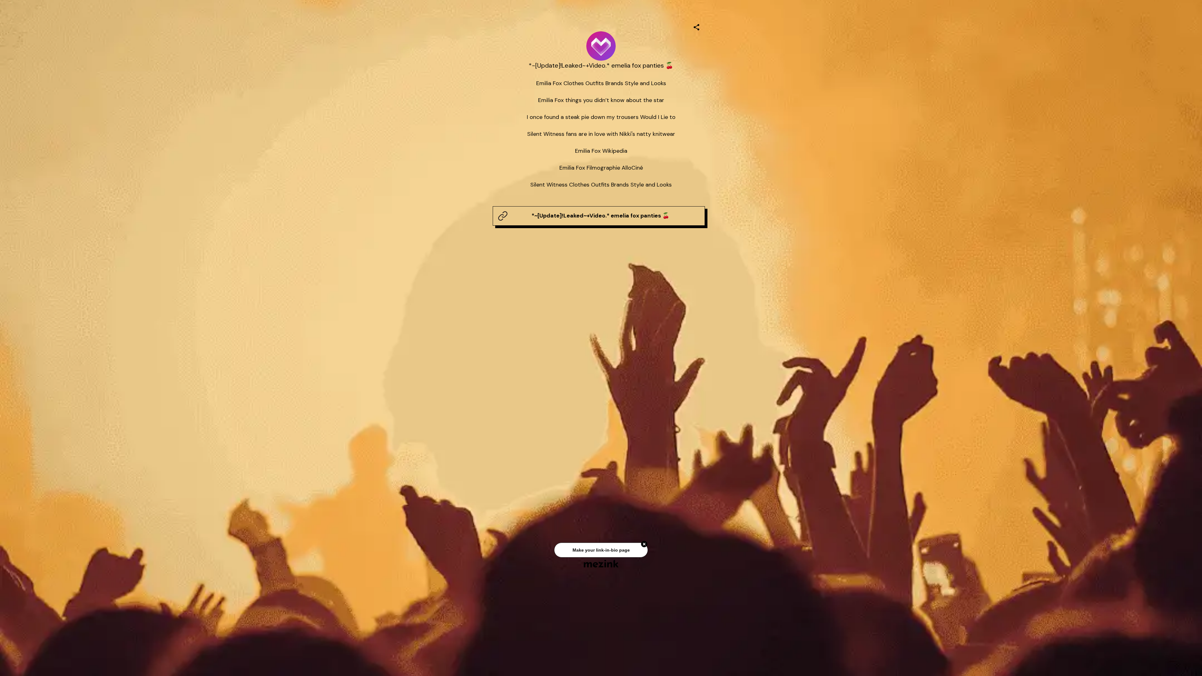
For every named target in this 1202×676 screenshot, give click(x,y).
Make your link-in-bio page (600, 550)
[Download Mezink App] (601, 563)
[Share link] (696, 26)
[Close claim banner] (644, 545)
